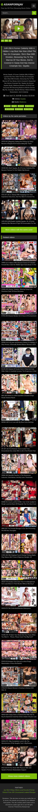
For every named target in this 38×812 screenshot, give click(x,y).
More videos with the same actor (19, 230)
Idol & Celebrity (30, 106)
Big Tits (15, 106)
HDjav (12, 790)
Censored (8, 106)
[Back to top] (32, 806)
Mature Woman (29, 109)
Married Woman (10, 109)
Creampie (21, 106)
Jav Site (6, 790)
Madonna (23, 102)
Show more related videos (19, 776)
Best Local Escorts (22, 790)
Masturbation (20, 109)
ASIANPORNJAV (13, 4)
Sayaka (23, 99)
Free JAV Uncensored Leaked (18, 792)
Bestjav (32, 792)
